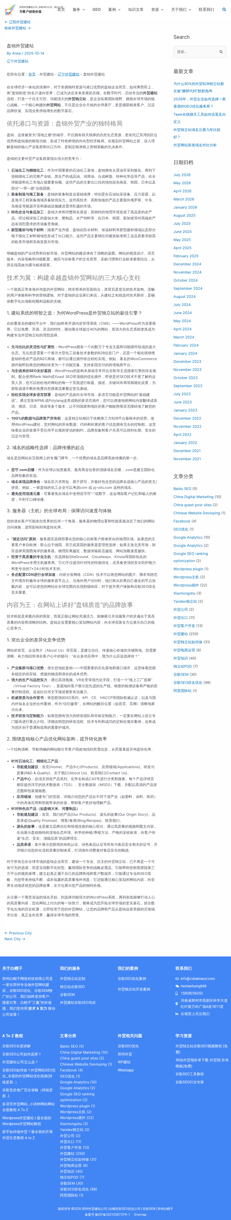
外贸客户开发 (184, 625)
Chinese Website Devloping (196, 513)
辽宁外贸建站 (17, 61)
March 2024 (183, 337)
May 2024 (182, 321)
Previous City (18, 933)
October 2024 (185, 280)
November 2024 (187, 272)
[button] (82, 9)
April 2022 (182, 434)
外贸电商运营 (184, 650)
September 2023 (187, 386)
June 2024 (182, 312)
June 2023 (182, 402)
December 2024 (187, 264)
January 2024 (185, 353)
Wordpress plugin (188, 569)
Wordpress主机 (186, 577)
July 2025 (182, 223)
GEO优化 (180, 529)
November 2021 (187, 459)
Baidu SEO (182, 488)
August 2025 (184, 215)
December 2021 (187, 450)
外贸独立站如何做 (187, 642)
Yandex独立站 (185, 601)
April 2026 (182, 191)
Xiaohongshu (184, 593)
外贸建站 (180, 634)
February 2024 (186, 345)
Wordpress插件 (186, 585)
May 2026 (182, 183)
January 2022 (185, 442)
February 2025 (186, 256)
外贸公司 (180, 609)
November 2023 (187, 369)
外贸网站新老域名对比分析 (195, 145)
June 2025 (182, 231)
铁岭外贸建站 (18, 28)
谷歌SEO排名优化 (187, 682)
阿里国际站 (182, 690)
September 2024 (187, 288)
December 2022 (187, 418)
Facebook (181, 521)
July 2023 (182, 394)
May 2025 (182, 239)
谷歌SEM (180, 674)
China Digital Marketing (193, 496)
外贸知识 (180, 658)
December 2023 (187, 361)
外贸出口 (180, 617)
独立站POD (182, 666)
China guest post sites (192, 505)
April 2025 (182, 248)
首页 (32, 74)
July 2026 (182, 174)
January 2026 (185, 207)
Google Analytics (188, 537)
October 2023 (185, 377)
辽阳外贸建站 (18, 22)
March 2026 (183, 199)
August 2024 (184, 296)
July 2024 (182, 304)
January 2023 (185, 410)
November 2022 (187, 426)
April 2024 (182, 329)
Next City (15, 939)
